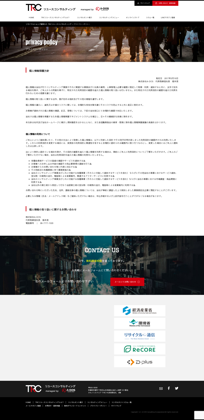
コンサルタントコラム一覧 (122, 402)
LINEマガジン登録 (168, 17)
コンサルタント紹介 (84, 17)
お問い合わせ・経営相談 (167, 3)
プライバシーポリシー (98, 405)
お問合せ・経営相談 (52, 405)
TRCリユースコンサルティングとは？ (55, 17)
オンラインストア (132, 17)
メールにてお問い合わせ (125, 281)
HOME (31, 17)
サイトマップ (145, 3)
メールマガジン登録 (33, 405)
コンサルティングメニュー (109, 17)
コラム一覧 (150, 17)
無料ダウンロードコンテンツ (75, 405)
